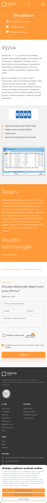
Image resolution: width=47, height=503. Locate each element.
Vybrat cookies (23, 499)
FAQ (3, 431)
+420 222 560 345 (12, 461)
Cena (4, 441)
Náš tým (5, 415)
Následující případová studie (32, 269)
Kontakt (5, 448)
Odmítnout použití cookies (23, 495)
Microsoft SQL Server (11, 206)
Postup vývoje (7, 427)
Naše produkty (29, 412)
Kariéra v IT (6, 421)
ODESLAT (23, 355)
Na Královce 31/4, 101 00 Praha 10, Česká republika (24, 458)
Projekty (27, 404)
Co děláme (6, 412)
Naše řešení (28, 408)
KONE (14, 55)
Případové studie (30, 415)
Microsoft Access (9, 255)
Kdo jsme (5, 408)
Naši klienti (6, 418)
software (22, 209)
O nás (4, 404)
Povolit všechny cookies (23, 490)
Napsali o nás (7, 424)
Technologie (28, 418)
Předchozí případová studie (11, 269)
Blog (4, 444)
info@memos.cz (11, 465)
